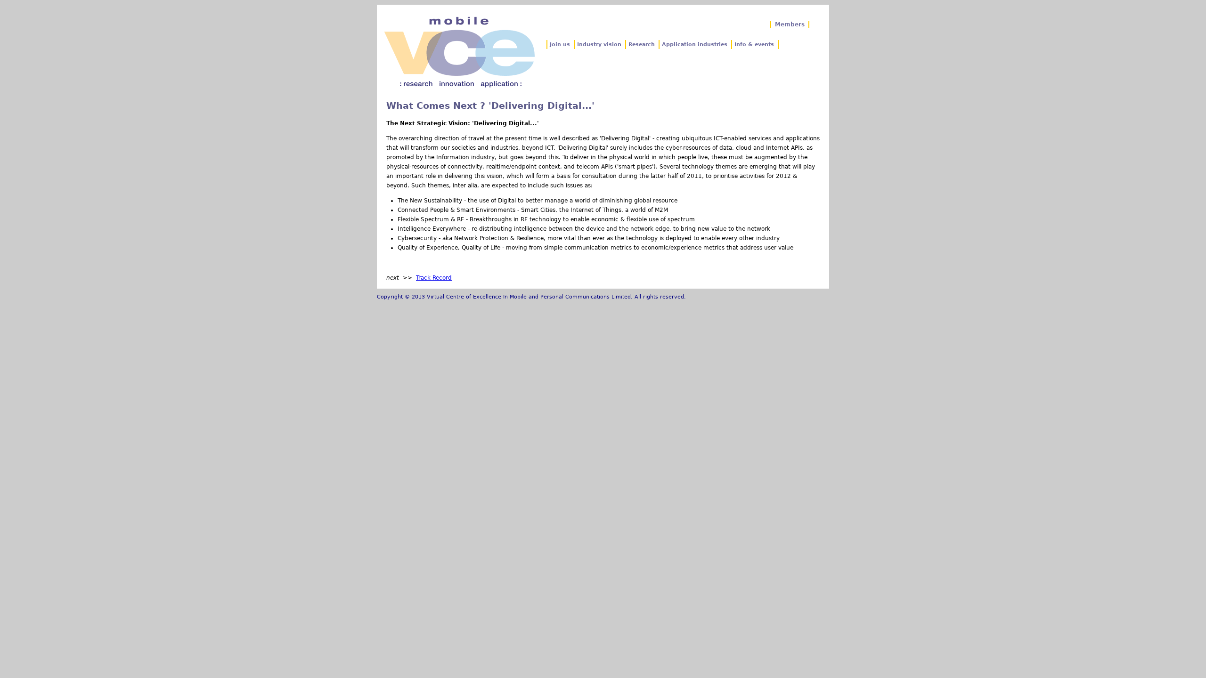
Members (790, 24)
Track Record (434, 277)
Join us (560, 44)
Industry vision (599, 44)
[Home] (459, 52)
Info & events (754, 44)
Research (641, 44)
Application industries (694, 44)
